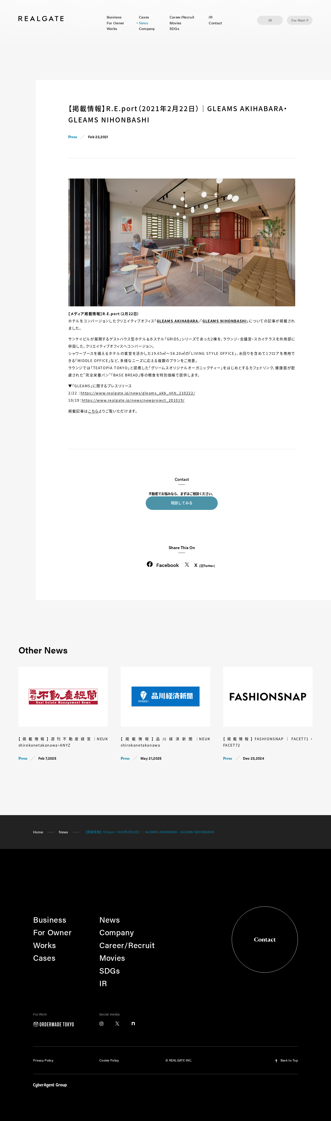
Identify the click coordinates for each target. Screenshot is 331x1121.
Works (112, 28)
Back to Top (289, 1060)
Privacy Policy (43, 1060)
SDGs (174, 28)
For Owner (115, 22)
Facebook (167, 564)
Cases (144, 17)
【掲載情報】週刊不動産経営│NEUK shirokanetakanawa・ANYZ (63, 742)
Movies (175, 22)
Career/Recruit (182, 17)
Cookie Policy (109, 1060)
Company (147, 28)
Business (114, 17)
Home (38, 831)
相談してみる (182, 502)
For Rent (298, 20)
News (143, 22)
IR (210, 17)
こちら (93, 411)
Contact (215, 22)
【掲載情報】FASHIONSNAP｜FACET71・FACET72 (268, 742)
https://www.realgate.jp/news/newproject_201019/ (133, 400)
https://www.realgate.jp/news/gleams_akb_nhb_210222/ (138, 393)
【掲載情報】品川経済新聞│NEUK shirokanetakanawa (165, 742)
